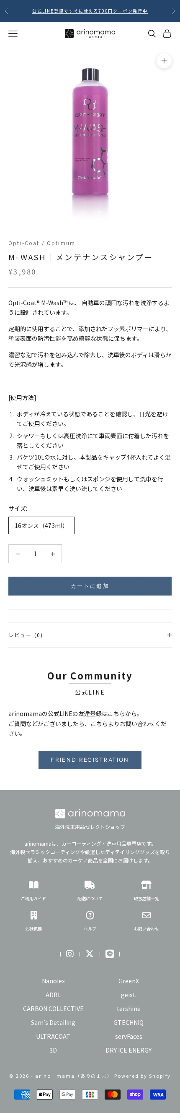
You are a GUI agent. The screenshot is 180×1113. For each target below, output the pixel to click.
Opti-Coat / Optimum (41, 242)
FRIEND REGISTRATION (90, 759)
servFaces (128, 1036)
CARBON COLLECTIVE (53, 1008)
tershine (129, 1008)
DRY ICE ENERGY (128, 1050)
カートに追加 (90, 586)
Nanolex (53, 981)
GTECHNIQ (128, 1022)
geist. (128, 994)
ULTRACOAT (53, 1036)
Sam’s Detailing (53, 1022)
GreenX (128, 981)
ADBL (53, 994)
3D (53, 1050)
